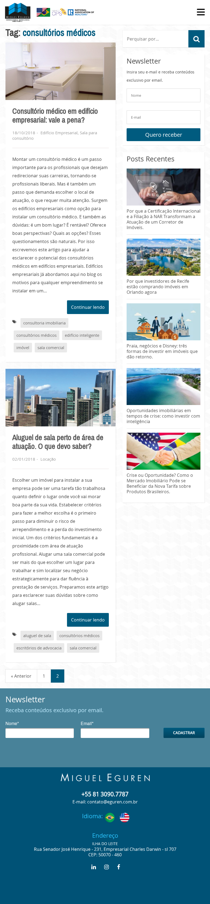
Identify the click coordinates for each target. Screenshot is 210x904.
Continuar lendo (88, 307)
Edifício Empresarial (59, 132)
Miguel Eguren (105, 777)
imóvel (22, 347)
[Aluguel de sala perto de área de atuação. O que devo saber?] (60, 397)
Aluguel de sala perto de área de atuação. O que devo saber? (57, 442)
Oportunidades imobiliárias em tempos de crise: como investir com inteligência (163, 415)
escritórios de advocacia (39, 648)
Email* (87, 723)
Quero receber (163, 134)
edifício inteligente (82, 335)
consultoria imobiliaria (44, 323)
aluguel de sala (37, 635)
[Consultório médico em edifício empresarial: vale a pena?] (60, 71)
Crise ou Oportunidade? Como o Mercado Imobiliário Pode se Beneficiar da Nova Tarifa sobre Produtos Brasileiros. (160, 483)
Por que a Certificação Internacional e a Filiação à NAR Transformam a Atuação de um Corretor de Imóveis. (163, 219)
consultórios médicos (36, 335)
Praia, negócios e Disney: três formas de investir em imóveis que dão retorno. (162, 351)
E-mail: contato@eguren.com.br (105, 802)
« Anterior (21, 676)
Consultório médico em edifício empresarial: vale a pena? (55, 115)
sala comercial (50, 347)
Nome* (12, 723)
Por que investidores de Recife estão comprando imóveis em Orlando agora (158, 286)
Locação (48, 459)
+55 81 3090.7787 (105, 794)
